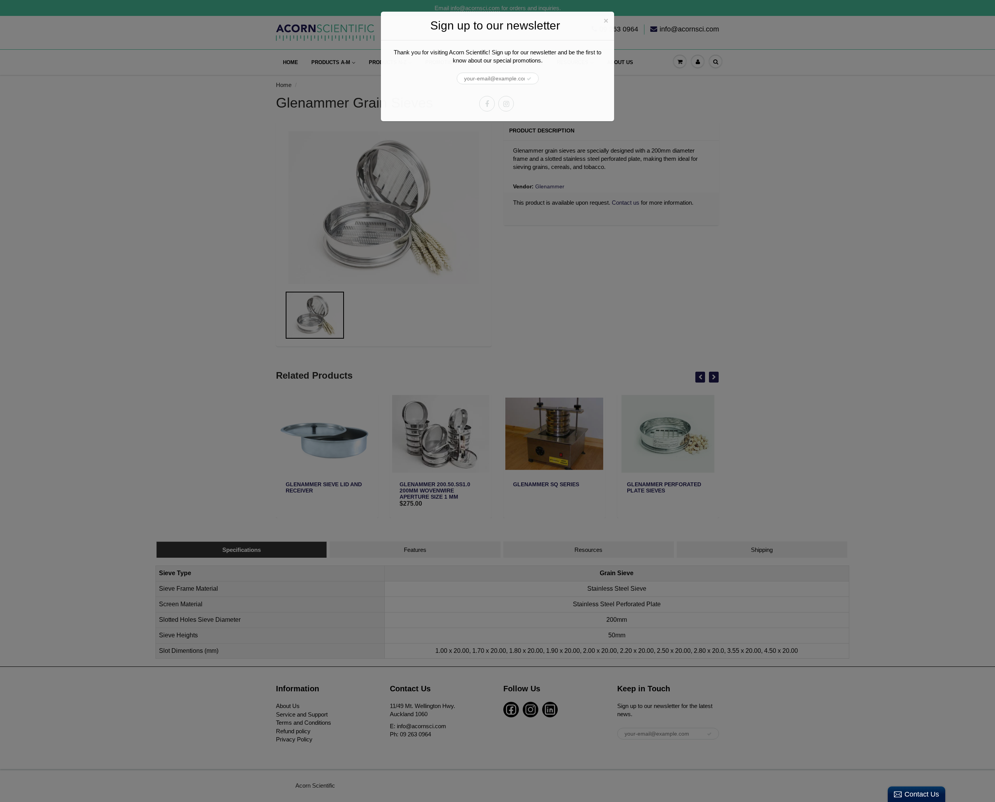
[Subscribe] (529, 79)
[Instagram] (506, 103)
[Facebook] (487, 103)
